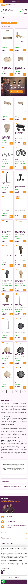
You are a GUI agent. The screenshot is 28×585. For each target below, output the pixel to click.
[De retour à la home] (7, 5)
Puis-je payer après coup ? (7, 481)
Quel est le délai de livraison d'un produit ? (10, 491)
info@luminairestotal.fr (11, 521)
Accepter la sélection (14, 577)
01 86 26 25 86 (9, 516)
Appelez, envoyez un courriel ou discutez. (10, 501)
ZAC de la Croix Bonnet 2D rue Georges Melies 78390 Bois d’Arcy (16, 526)
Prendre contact (15, 91)
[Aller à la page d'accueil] (13, 2)
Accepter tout (14, 582)
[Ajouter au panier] (11, 50)
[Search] (24, 1)
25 (22, 391)
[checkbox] (5, 568)
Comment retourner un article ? (8, 461)
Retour (3, 4)
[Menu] (1, 1)
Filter (8, 22)
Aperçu (25, 548)
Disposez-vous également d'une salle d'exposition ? (12, 476)
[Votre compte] (21, 1)
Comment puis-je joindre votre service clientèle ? (11, 486)
